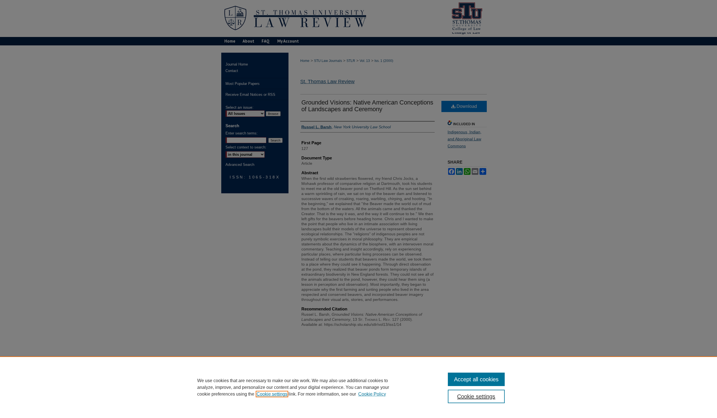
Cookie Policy (372, 394)
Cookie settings (272, 394)
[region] (358, 387)
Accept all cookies (476, 379)
